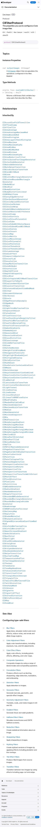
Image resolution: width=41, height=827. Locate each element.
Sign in (33, 2)
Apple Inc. (14, 821)
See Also (7, 613)
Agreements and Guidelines (27, 824)
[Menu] (38, 2)
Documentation (11, 7)
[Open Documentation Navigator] (2, 7)
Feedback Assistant (7, 817)
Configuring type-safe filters (16, 620)
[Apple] (3, 781)
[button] (27, 2)
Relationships (10, 108)
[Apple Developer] (6, 2)
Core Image (6, 14)
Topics (6, 53)
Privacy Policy (15, 824)
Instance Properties (12, 60)
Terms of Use (5, 824)
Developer (9, 781)
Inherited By (8, 115)
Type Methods (9, 82)
